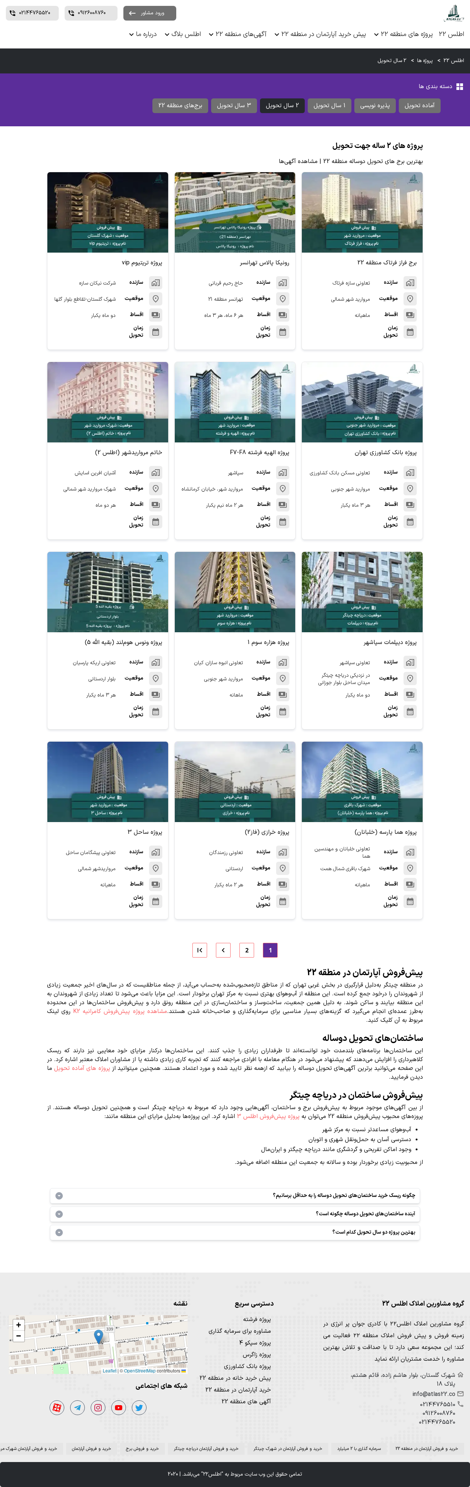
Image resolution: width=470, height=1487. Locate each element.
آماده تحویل (420, 105)
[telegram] (77, 1407)
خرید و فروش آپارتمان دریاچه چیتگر (206, 1449)
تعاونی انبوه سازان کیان (218, 663)
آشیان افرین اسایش (95, 473)
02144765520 (437, 1422)
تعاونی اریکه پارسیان (94, 663)
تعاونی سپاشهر (355, 663)
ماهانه (236, 695)
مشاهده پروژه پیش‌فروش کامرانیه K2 (120, 1011)
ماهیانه (362, 315)
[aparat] (57, 1407)
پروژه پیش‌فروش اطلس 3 (268, 1116)
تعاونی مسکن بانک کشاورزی (340, 473)
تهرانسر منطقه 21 (225, 299)
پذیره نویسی (375, 105)
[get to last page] (199, 950)
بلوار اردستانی (102, 679)
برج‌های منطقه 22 (180, 105)
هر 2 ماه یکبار (228, 885)
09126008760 (439, 1413)
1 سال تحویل (330, 105)
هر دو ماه (105, 505)
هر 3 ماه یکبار (355, 505)
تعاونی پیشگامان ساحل (91, 853)
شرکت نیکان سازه (97, 283)
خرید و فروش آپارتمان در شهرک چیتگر (287, 1449)
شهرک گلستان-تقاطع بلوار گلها (85, 299)
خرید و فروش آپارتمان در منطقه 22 (426, 1449)
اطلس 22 (454, 61)
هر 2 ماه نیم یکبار (224, 505)
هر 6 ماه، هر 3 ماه (223, 315)
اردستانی (234, 869)
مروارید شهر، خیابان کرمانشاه (212, 489)
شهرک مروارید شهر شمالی (90, 489)
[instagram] (98, 1407)
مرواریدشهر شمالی (97, 869)
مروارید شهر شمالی (350, 299)
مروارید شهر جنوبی (350, 489)
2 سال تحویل (282, 105)
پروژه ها (425, 61)
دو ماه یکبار (103, 315)
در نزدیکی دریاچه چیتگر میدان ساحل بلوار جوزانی (344, 679)
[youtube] (118, 1407)
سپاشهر (235, 473)
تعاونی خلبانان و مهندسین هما (342, 853)
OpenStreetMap (140, 1370)
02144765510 (437, 1404)
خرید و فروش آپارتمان (91, 1449)
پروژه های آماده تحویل (82, 1068)
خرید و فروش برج (142, 1449)
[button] (98, 1337)
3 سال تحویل (234, 105)
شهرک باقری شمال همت (345, 869)
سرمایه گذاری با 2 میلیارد (359, 1449)
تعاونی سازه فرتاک (351, 283)
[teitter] (139, 1407)
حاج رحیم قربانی (226, 283)
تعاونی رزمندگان (226, 853)
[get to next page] (223, 950)
